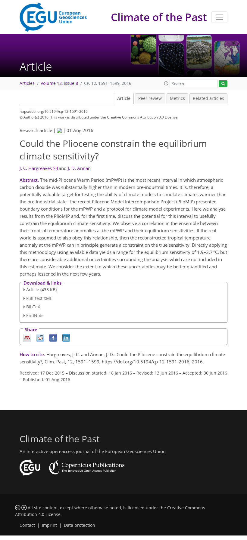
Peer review (150, 98)
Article (123, 98)
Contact (27, 525)
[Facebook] (53, 338)
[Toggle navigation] (219, 17)
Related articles (208, 98)
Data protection (79, 525)
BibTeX (33, 307)
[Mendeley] (27, 338)
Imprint (49, 525)
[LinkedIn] (66, 338)
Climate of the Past (159, 17)
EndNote (35, 315)
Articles (27, 83)
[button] (166, 83)
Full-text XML (39, 298)
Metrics (177, 98)
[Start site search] (223, 83)
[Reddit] (40, 338)
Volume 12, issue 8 (59, 83)
